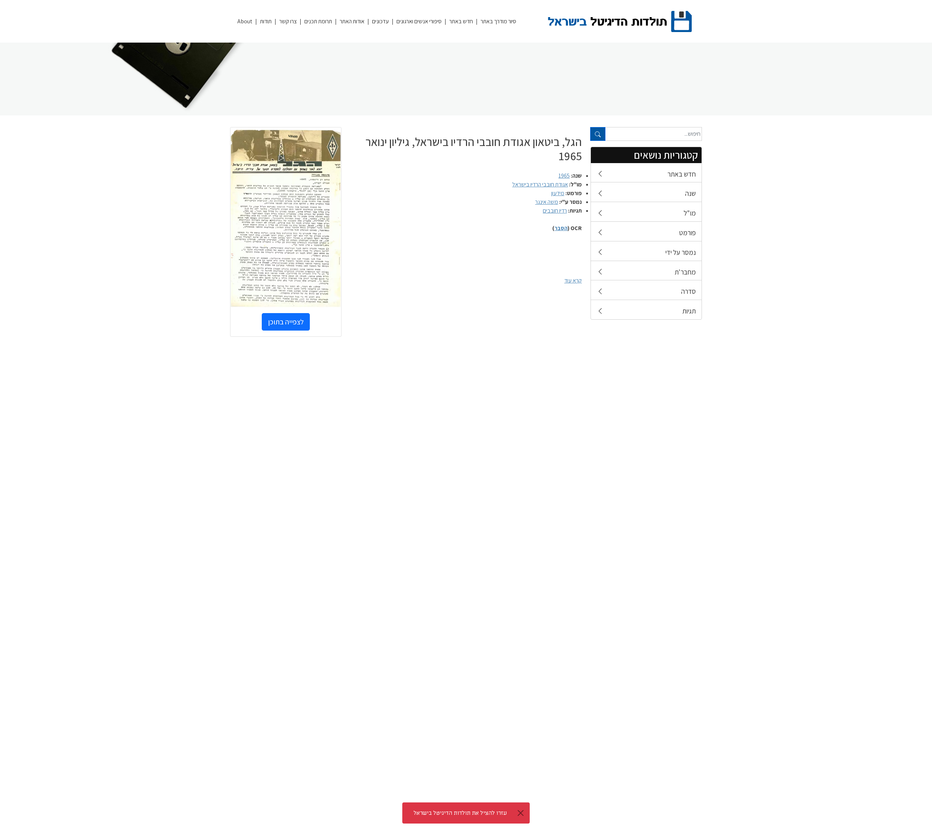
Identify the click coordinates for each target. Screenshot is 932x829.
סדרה (688, 291)
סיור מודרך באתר (498, 21)
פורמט (687, 232)
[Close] (520, 813)
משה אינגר (546, 202)
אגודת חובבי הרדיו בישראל (540, 184)
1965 (564, 175)
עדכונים (380, 21)
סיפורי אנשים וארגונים (419, 21)
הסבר (561, 228)
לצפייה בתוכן (286, 322)
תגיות (689, 311)
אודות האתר (352, 21)
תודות (266, 21)
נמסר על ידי (680, 252)
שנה (690, 193)
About (244, 21)
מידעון (557, 193)
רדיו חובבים (555, 210)
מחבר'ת (685, 272)
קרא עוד (573, 280)
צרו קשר (288, 21)
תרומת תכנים (318, 21)
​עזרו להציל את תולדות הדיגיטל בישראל (460, 813)
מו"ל (690, 213)
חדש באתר (461, 21)
